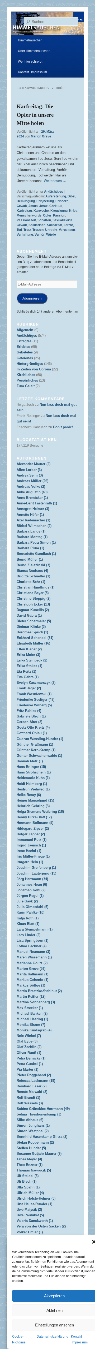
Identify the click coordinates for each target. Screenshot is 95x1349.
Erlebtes (23, 347)
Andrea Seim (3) (30, 475)
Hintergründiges (30, 364)
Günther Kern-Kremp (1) (36, 750)
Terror (68, 225)
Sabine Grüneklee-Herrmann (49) (43, 1109)
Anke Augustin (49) (32, 492)
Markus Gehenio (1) (32, 980)
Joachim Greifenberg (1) (36, 868)
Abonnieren (32, 298)
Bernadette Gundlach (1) (36, 554)
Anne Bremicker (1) (32, 498)
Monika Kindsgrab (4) (34, 1030)
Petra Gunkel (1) (30, 1064)
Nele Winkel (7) (29, 1036)
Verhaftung (25, 234)
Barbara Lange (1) (31, 531)
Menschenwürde (29, 215)
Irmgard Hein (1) (30, 862)
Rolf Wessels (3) (30, 1103)
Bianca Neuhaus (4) (32, 571)
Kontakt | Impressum (32, 72)
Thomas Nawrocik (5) (34, 1170)
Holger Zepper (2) (31, 834)
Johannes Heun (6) (32, 885)
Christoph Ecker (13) (33, 604)
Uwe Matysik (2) (29, 1210)
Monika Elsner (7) (31, 1025)
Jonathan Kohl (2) (31, 890)
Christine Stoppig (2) (33, 598)
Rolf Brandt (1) (28, 1098)
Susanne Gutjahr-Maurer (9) (39, 1154)
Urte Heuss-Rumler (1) (34, 1204)
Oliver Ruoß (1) (29, 1053)
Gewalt (22, 206)
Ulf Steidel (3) (28, 1176)
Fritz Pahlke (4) (29, 711)
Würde (51, 234)
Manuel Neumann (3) (33, 952)
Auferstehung (55, 196)
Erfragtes (24, 341)
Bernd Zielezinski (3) (33, 565)
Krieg (73, 211)
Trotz (27, 230)
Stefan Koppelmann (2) (35, 1142)
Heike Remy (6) (29, 795)
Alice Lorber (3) (29, 470)
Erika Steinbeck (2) (32, 660)
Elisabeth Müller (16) (33, 643)
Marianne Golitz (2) (32, 963)
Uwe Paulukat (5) (30, 1215)
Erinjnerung (45, 201)
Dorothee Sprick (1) (32, 632)
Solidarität (54, 225)
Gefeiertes (25, 358)
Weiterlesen (55, 181)
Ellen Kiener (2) (29, 649)
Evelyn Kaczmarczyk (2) (36, 683)
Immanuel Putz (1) (31, 840)
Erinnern (61, 201)
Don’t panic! (63, 427)
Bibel (71, 196)
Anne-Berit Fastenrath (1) (37, 503)
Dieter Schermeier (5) (34, 621)
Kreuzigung (59, 211)
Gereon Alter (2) (29, 722)
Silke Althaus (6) (30, 1120)
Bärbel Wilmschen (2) (34, 526)
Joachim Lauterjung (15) (36, 873)
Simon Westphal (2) (33, 1131)
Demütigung (26, 201)
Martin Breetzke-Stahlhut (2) (39, 991)
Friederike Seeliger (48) (35, 700)
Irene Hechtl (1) (29, 851)
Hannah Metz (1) (30, 761)
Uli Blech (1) (26, 1181)
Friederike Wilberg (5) (34, 705)
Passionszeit (26, 220)
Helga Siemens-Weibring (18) (40, 812)
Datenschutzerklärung (52, 1336)
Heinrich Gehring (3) (33, 806)
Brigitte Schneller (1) (33, 576)
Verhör (40, 234)
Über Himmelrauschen (34, 51)
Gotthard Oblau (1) (32, 733)
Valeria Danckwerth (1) (35, 1221)
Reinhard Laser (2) (31, 1086)
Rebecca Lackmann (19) (36, 1081)
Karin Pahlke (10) (30, 912)
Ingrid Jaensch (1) (31, 845)
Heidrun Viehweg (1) (33, 789)
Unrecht (51, 230)
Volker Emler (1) (30, 1232)
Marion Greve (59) (31, 969)
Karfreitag (24, 211)
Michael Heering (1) (32, 1019)
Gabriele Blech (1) (31, 716)
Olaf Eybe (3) (27, 1041)
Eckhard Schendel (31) (35, 638)
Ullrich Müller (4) (30, 1193)
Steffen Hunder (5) (31, 1148)
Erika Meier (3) (28, 655)
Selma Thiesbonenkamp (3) (39, 1114)
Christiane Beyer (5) (33, 593)
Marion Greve (41, 136)
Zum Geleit (26, 386)
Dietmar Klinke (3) (31, 627)
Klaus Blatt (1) (28, 924)
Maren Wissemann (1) (34, 957)
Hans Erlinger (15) (31, 767)
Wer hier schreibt (30, 61)
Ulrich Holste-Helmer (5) (36, 1198)
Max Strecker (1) (30, 1008)
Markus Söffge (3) (31, 985)
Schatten (44, 220)
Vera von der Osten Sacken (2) (41, 1226)
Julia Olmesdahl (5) (32, 907)
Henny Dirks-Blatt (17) (34, 817)
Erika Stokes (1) (29, 666)
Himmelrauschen (30, 40)
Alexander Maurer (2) (33, 464)
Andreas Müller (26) (32, 481)
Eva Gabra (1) (28, 677)
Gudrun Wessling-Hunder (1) (40, 739)
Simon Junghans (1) (33, 1125)
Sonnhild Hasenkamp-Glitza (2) (42, 1137)
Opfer (47, 215)
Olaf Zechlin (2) (29, 1047)
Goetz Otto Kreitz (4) (33, 727)
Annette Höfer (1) (30, 515)
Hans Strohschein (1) (34, 772)
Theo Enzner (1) (29, 1165)
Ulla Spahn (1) (28, 1187)
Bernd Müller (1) (30, 559)
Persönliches (27, 380)
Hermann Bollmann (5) (35, 823)
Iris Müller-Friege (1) (33, 856)
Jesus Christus (50, 206)
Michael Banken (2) (32, 1013)
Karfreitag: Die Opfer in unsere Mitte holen (35, 114)
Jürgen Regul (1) (30, 896)
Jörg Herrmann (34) (32, 879)
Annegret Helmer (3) (33, 509)
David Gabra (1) (29, 615)
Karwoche (41, 211)
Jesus (33, 206)
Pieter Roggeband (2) (34, 1075)
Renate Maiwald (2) (32, 1092)
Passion (59, 215)
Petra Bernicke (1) (31, 1058)
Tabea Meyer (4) (29, 1159)
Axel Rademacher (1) (33, 520)
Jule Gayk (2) (27, 901)
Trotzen (38, 230)
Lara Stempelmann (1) (35, 929)
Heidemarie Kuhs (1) (33, 778)
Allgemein (25, 330)
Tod (19, 230)
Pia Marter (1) (27, 1069)
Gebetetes (25, 352)
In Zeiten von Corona (34, 369)
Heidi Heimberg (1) (32, 784)
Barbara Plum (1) (30, 548)
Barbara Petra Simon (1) (36, 542)
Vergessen (67, 230)
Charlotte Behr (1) (31, 582)
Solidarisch (36, 225)
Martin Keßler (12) (31, 996)
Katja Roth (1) (28, 918)
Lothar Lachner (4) (31, 946)
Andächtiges (53, 191)
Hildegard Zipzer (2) (33, 829)
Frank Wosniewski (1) (34, 694)
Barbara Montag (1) (32, 537)
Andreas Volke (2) (31, 486)
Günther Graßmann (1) (35, 744)
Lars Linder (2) (28, 935)
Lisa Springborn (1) (32, 940)
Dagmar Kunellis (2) (33, 610)
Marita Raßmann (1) (32, 974)
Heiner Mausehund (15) (35, 800)
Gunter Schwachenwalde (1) (39, 756)
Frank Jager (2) (29, 688)
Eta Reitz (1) (26, 671)
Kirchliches (26, 375)
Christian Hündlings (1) (35, 587)
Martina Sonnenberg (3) (36, 1002)
